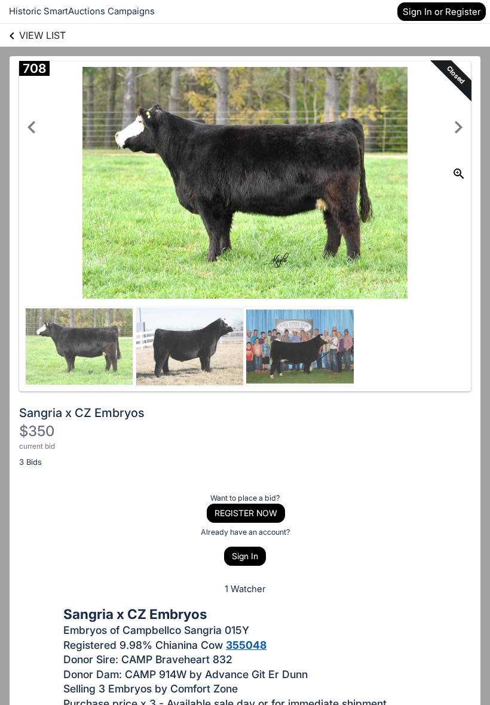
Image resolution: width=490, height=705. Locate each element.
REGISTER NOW (246, 513)
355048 (246, 645)
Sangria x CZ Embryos (82, 413)
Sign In (245, 556)
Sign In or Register (441, 11)
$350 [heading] (36, 431)
